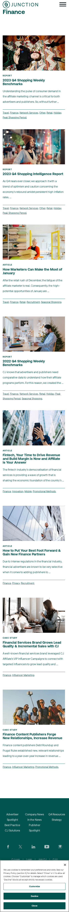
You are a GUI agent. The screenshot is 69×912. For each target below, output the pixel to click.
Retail (49, 112)
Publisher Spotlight (34, 827)
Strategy (57, 819)
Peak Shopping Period (14, 117)
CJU (55, 859)
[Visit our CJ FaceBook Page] (8, 846)
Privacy (16, 583)
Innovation (17, 491)
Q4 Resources (56, 814)
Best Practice (12, 825)
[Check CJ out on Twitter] (20, 846)
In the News (34, 819)
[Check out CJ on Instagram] (60, 846)
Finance (14, 112)
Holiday (57, 112)
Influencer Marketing (23, 675)
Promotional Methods (44, 491)
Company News (34, 814)
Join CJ (42, 859)
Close (34, 905)
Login (29, 859)
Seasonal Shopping (51, 302)
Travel (6, 112)
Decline (34, 896)
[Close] (65, 865)
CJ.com (16, 859)
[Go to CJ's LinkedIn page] (33, 846)
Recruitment (33, 302)
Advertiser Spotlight (12, 816)
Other (42, 112)
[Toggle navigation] (62, 4)
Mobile (28, 491)
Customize (34, 886)
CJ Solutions (12, 830)
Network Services (29, 112)
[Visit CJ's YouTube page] (46, 846)
